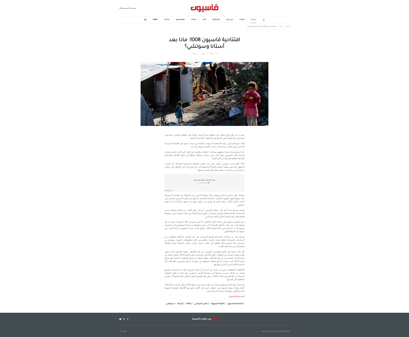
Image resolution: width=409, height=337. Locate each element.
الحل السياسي (200, 304)
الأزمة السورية (217, 304)
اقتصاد (242, 19)
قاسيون (203, 53)
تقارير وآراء (216, 19)
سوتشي (169, 304)
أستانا (179, 304)
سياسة (253, 19)
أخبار (204, 19)
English (155, 19)
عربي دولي (229, 19)
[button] (145, 19)
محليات (193, 19)
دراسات (166, 19)
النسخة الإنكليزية (237, 296)
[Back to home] (204, 8)
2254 (188, 304)
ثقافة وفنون (180, 19)
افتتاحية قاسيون (234, 304)
